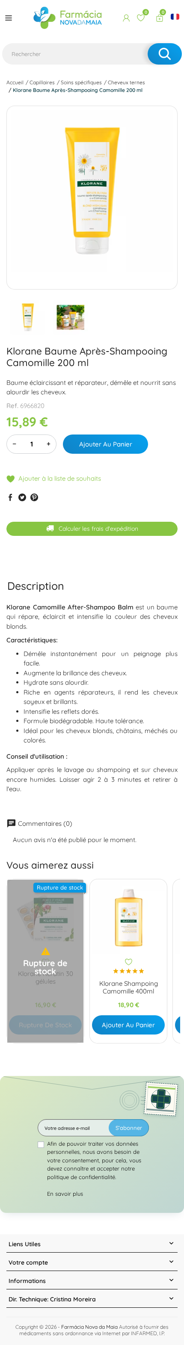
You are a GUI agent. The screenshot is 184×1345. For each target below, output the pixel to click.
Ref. (12, 406)
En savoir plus (65, 1193)
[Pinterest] (34, 497)
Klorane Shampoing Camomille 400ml (128, 987)
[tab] (35, 585)
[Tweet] (22, 497)
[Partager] (10, 497)
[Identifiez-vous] (126, 18)
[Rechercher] (165, 54)
